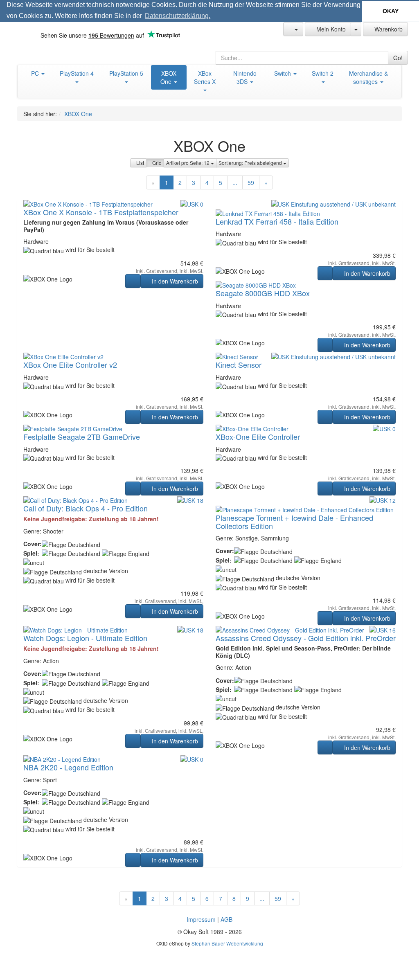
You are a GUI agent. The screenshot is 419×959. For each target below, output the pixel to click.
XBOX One (78, 114)
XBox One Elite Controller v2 (70, 364)
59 (251, 182)
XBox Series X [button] (205, 77)
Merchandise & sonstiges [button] (368, 77)
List (140, 162)
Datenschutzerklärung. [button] (177, 15)
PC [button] (36, 73)
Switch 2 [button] (322, 73)
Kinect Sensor (238, 364)
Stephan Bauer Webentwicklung (227, 943)
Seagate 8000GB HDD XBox (263, 293)
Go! (398, 58)
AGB (226, 919)
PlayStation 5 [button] (126, 73)
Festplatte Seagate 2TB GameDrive (81, 436)
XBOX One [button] (168, 77)
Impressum (201, 919)
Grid (157, 162)
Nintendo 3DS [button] (245, 77)
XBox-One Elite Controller (258, 436)
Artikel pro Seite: (188, 162)
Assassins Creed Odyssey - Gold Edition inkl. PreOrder (306, 638)
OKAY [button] (391, 11)
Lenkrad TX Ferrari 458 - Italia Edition (277, 221)
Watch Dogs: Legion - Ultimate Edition (85, 638)
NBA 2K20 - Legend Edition (68, 767)
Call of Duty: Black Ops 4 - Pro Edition (85, 508)
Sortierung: (251, 162)
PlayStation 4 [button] (77, 73)
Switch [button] (283, 73)
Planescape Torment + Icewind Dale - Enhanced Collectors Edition (294, 521)
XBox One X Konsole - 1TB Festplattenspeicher (100, 212)
